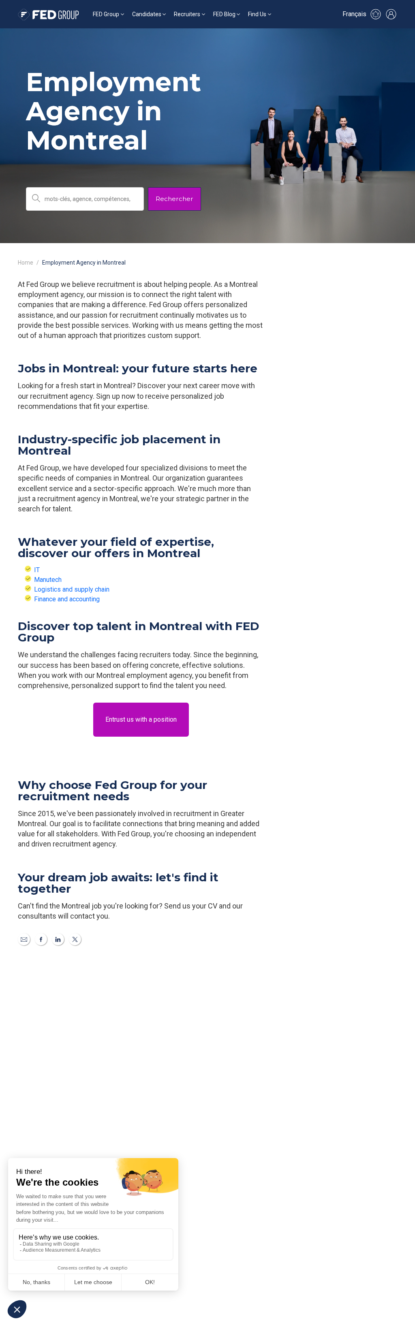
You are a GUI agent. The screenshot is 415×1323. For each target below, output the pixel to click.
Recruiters (187, 14)
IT (37, 570)
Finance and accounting (67, 599)
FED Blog (224, 14)
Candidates (146, 14)
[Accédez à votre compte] (391, 14)
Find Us (257, 14)
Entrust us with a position (141, 719)
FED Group (106, 14)
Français (354, 14)
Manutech (48, 579)
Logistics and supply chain (71, 589)
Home (25, 262)
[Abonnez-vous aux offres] (376, 14)
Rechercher (174, 199)
